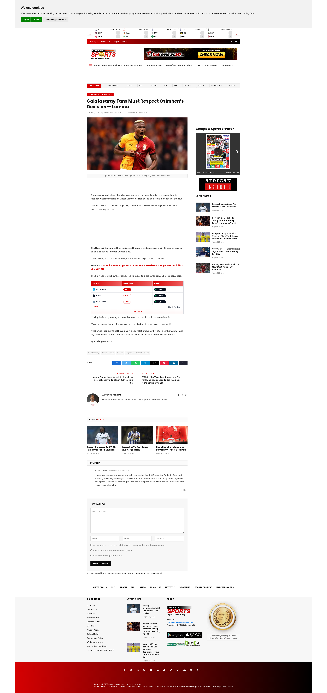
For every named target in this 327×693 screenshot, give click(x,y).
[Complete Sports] (103, 54)
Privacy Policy (93, 630)
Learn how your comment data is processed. (142, 573)
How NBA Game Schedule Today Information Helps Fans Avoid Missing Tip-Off (224, 220)
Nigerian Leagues (133, 65)
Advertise (91, 613)
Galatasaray (93, 353)
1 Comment (130, 113)
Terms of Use (93, 617)
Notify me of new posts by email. (108, 555)
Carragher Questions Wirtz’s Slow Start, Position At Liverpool (225, 267)
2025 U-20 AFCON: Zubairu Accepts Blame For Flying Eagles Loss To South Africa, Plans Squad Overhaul (162, 380)
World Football (153, 65)
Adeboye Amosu (111, 394)
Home (97, 65)
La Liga (187, 86)
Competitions (185, 65)
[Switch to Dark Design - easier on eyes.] (232, 41)
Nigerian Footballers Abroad (100, 95)
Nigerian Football (111, 65)
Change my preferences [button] (56, 19)
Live (199, 65)
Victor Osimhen (142, 353)
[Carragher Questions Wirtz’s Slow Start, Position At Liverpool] (203, 268)
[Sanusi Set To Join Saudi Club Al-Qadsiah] (137, 435)
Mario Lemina (108, 353)
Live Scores (94, 86)
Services (104, 41)
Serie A (201, 86)
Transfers (171, 65)
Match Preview (174, 307)
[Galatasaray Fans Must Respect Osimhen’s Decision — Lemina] (137, 169)
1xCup (129, 86)
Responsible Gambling (97, 646)
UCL (165, 86)
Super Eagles (114, 86)
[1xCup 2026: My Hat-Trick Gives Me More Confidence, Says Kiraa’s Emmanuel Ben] (203, 237)
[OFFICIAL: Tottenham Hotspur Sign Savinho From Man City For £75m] (203, 252)
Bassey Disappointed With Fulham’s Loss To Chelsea (101, 448)
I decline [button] (36, 19)
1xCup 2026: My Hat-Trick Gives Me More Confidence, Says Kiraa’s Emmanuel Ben (225, 236)
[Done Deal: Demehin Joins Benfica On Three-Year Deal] (172, 435)
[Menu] (90, 65)
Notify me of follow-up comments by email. (113, 550)
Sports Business (203, 587)
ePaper (116, 41)
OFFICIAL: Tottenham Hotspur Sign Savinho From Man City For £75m (226, 251)
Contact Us (92, 609)
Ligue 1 (232, 86)
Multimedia (211, 65)
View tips (136, 311)
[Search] (236, 41)
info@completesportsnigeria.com (180, 622)
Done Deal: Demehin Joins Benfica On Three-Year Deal (171, 448)
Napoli (120, 353)
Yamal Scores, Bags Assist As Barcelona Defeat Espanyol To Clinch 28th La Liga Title (113, 380)
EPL (175, 86)
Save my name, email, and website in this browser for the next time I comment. (129, 545)
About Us (91, 605)
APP (123, 41)
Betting (93, 41)
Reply (184, 490)
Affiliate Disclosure (95, 642)
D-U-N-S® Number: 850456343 (100, 650)
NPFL (141, 86)
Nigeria (129, 353)
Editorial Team (93, 621)
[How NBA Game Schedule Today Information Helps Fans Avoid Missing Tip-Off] (203, 221)
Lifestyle (170, 587)
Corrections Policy (95, 638)
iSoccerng (184, 587)
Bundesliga (216, 86)
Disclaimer (91, 626)
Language (226, 65)
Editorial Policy (93, 634)
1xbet (161, 289)
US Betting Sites (225, 587)
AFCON (153, 86)
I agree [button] (25, 19)
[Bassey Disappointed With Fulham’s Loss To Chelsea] (102, 435)
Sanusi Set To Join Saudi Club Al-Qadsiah (134, 448)
